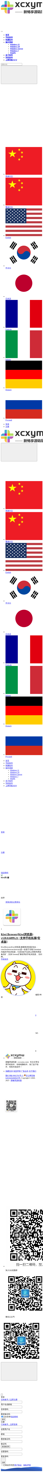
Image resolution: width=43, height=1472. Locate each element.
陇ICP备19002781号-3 (14, 1076)
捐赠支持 (9, 1071)
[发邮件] (24, 1203)
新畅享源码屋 (16, 1080)
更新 (7, 902)
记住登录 (7, 1417)
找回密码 (14, 1417)
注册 (7, 427)
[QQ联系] (24, 1148)
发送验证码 (5, 1446)
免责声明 (17, 1071)
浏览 (11, 902)
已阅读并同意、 (17, 1465)
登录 (7, 424)
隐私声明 (27, 1465)
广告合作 (24, 1071)
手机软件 (4, 959)
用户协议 (18, 1465)
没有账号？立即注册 (9, 1400)
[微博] (23, 1166)
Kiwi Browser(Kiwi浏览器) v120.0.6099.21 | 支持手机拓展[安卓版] (20, 938)
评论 (18, 902)
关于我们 (32, 1071)
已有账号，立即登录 (9, 1424)
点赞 (15, 902)
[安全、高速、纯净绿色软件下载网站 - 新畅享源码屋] (15, 1058)
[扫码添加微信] (21, 1341)
